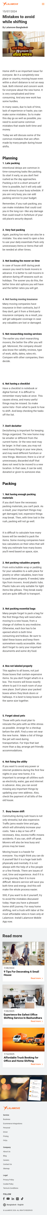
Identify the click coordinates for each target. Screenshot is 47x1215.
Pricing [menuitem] (6, 1136)
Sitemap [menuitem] (6, 1169)
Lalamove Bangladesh (17, 27)
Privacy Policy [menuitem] (8, 1180)
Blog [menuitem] (5, 1156)
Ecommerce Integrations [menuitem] (12, 1124)
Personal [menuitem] (6, 1128)
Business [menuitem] (6, 1119)
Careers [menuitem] (6, 1160)
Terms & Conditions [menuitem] (10, 1188)
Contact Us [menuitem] (7, 1164)
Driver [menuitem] (5, 1132)
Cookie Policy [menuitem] (8, 1184)
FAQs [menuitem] (5, 1140)
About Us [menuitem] (6, 1152)
